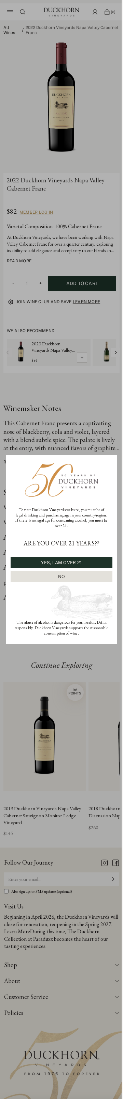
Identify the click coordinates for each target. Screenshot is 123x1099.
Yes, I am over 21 (61, 562)
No (61, 576)
